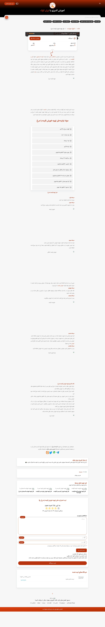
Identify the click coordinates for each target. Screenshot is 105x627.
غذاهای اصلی (72, 33)
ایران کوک (44, 10)
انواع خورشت (71, 29)
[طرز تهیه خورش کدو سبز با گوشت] (61, 489)
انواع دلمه (97, 21)
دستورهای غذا (62, 603)
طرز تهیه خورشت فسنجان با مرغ (26, 491)
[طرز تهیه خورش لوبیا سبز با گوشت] (44, 489)
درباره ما (43, 603)
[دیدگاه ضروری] (51, 533)
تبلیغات (38, 603)
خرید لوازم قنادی (10, 4)
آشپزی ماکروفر (47, 21)
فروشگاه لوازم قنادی (71, 603)
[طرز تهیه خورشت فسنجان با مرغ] (26, 489)
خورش (72, 343)
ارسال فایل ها (81, 550)
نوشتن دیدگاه (36, 38)
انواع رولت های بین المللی (87, 21)
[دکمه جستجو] (6, 17)
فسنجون (38, 57)
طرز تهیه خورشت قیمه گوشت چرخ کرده (79, 492)
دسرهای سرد (66, 21)
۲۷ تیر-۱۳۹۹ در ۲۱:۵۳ (25, 577)
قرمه (42, 57)
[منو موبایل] (100, 4)
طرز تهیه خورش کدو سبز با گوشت (61, 491)
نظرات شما (49, 603)
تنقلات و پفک (75, 21)
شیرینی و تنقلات (57, 21)
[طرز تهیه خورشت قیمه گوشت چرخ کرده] (79, 489)
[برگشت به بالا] (52, 594)
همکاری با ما (32, 603)
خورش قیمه (61, 285)
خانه (78, 29)
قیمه (45, 110)
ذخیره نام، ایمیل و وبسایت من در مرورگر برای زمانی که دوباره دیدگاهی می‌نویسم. (66, 546)
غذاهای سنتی (52, 57)
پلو (35, 72)
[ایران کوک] (52, 5)
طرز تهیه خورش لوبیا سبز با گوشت (44, 491)
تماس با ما (55, 603)
